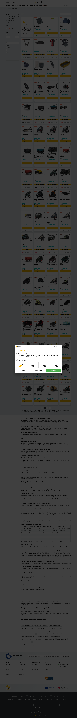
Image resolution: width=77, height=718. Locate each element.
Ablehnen (23, 370)
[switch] (32, 366)
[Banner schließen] (60, 346)
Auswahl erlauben (38, 370)
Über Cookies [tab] (54, 350)
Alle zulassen (53, 370)
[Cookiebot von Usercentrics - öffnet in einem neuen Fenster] (53, 346)
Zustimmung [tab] (22, 350)
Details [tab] (38, 350)
